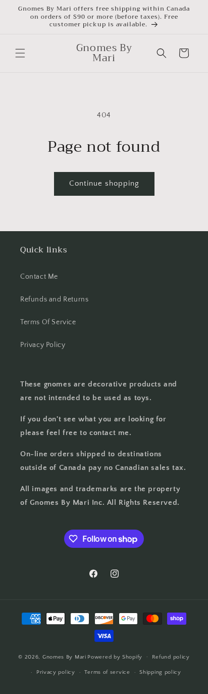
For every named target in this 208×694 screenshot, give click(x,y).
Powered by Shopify (114, 657)
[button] (20, 53)
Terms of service (107, 672)
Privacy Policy (42, 345)
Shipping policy (160, 672)
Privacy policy (55, 672)
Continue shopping (104, 183)
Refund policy (171, 657)
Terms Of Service (48, 322)
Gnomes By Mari (64, 657)
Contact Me (39, 277)
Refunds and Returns (54, 299)
